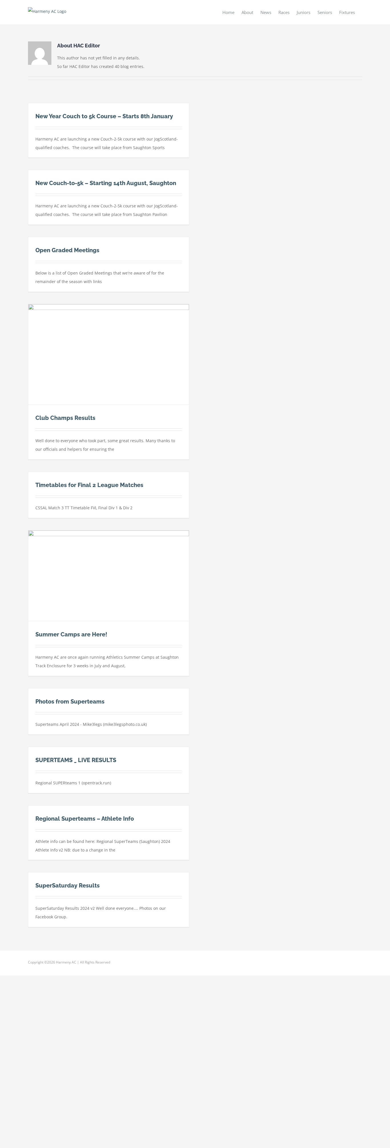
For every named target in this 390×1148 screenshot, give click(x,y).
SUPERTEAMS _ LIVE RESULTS (75, 760)
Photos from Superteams (69, 701)
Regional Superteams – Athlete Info (84, 818)
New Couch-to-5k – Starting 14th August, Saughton (105, 183)
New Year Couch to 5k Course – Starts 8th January (104, 116)
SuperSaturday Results (67, 885)
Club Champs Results (65, 417)
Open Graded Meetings (67, 250)
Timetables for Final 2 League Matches (89, 485)
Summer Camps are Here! (71, 634)
